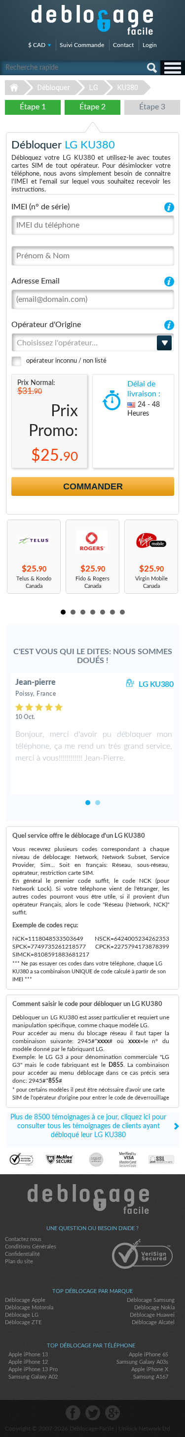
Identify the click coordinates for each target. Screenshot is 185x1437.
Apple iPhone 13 (28, 1354)
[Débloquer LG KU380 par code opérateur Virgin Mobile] (151, 540)
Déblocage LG (21, 1315)
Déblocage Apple (25, 1300)
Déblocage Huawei (152, 1315)
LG (93, 87)
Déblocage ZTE (23, 1322)
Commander (93, 486)
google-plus (112, 1412)
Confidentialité (22, 1254)
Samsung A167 (150, 1377)
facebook (73, 1412)
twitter (92, 1412)
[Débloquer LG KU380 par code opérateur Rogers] (92, 540)
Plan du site (19, 1261)
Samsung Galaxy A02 (33, 1377)
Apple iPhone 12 (28, 1362)
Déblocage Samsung (151, 1300)
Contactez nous (23, 1239)
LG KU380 (156, 684)
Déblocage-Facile (93, 20)
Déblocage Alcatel (153, 1322)
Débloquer (53, 87)
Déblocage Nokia (154, 1307)
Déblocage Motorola (29, 1307)
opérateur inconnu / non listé (66, 361)
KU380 (127, 87)
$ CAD (36, 45)
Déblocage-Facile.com (92, 1199)
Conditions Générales (30, 1246)
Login (150, 45)
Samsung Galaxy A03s (142, 1362)
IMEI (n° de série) (40, 207)
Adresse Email (35, 281)
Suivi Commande (82, 45)
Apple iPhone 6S (148, 1354)
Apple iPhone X (149, 1369)
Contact (123, 45)
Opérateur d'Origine (46, 325)
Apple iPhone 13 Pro (33, 1369)
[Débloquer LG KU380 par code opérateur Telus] (33, 540)
